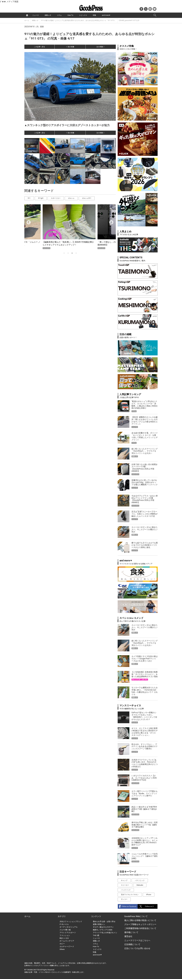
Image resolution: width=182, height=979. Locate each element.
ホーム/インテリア (67, 941)
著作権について (131, 932)
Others (62, 949)
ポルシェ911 (86, 198)
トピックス (83, 15)
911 (29, 198)
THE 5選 (96, 935)
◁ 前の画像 (70, 47)
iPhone (148, 895)
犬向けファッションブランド (71, 922)
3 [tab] (72, 253)
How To (70, 15)
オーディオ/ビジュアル (69, 927)
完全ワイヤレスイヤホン (130, 895)
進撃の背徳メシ (99, 924)
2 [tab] (68, 253)
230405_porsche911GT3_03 (129, 20)
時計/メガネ (64, 938)
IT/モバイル (64, 924)
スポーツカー (55, 198)
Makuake (140, 885)
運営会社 (128, 936)
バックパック (126, 890)
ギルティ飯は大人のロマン (103, 927)
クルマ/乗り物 (65, 930)
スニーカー (125, 885)
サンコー (124, 899)
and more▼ (106, 15)
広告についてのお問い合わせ (137, 948)
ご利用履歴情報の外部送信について (140, 928)
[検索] (155, 15)
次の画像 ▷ (100, 47)
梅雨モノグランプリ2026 (102, 930)
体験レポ (48, 15)
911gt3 (40, 198)
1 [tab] (64, 253)
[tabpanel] (70, 226)
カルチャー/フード (67, 946)
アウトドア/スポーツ (68, 933)
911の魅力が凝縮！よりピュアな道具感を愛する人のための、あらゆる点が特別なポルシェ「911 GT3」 (78, 20)
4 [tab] (76, 253)
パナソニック (140, 880)
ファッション (65, 935)
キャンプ (124, 880)
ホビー (62, 944)
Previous (27, 221)
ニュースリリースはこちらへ (137, 940)
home (27, 15)
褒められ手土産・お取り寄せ (104, 922)
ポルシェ (71, 198)
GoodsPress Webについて (136, 916)
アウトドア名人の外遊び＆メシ (105, 933)
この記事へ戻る (39, 47)
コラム (59, 15)
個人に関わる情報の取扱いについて (140, 920)
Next (110, 221)
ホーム (26, 20)
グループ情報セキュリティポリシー (140, 924)
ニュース (35, 15)
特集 (94, 15)
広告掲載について (132, 944)
